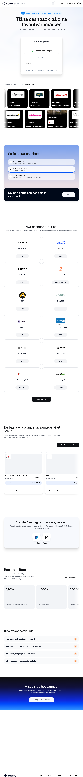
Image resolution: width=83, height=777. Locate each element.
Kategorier (71, 3)
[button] (30, 84)
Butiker (60, 3)
